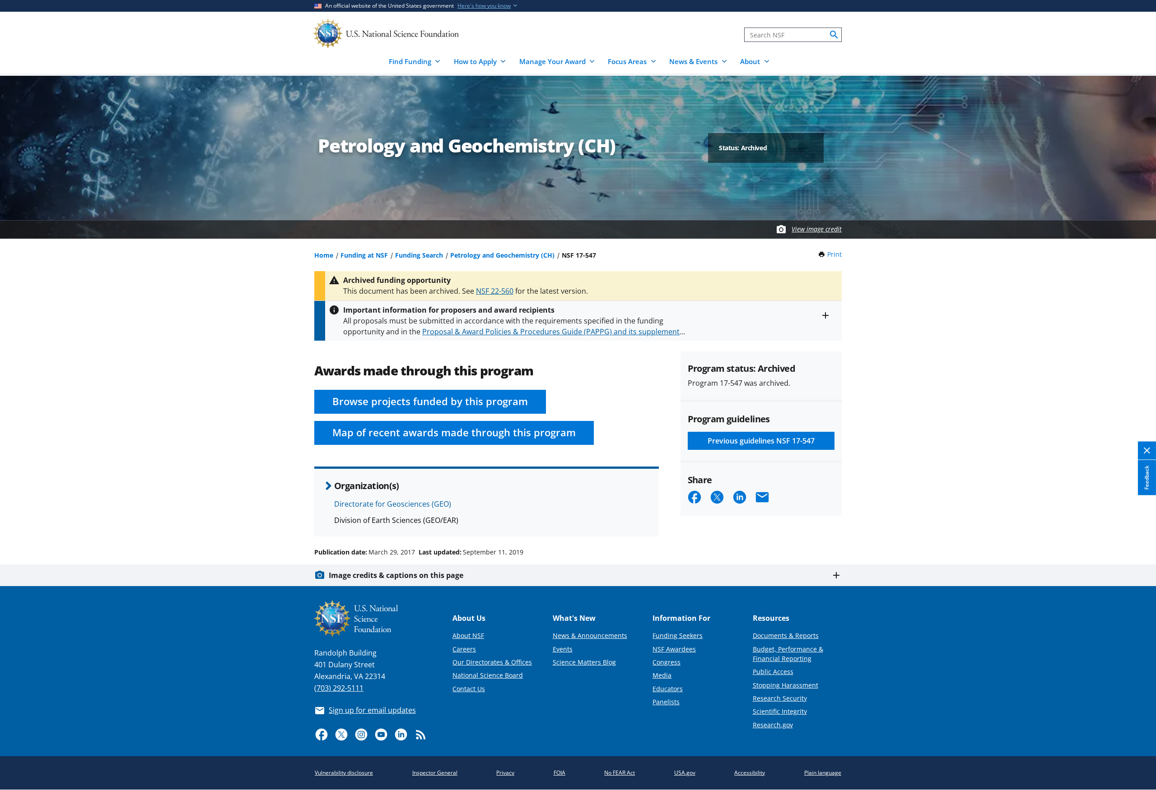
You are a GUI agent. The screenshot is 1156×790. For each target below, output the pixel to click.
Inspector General (434, 772)
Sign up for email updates (372, 710)
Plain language (822, 772)
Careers (464, 649)
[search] (834, 34)
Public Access (773, 671)
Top (1136, 518)
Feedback (1147, 477)
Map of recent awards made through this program (454, 432)
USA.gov (684, 772)
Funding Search (419, 255)
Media (662, 675)
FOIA (559, 772)
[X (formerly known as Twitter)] (341, 734)
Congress (667, 662)
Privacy (505, 772)
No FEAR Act (619, 772)
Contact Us (468, 688)
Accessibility (749, 772)
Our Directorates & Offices (492, 662)
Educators (668, 688)
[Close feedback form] (1147, 451)
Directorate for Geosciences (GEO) (392, 504)
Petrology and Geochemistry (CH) (502, 255)
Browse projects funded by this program (430, 401)
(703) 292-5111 (339, 688)
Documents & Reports (786, 635)
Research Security (780, 698)
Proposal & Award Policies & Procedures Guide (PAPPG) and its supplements (552, 332)
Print (834, 254)
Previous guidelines (761, 441)
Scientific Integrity (780, 711)
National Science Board (487, 675)
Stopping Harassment (785, 685)
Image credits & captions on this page (396, 575)
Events (563, 649)
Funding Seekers (678, 635)
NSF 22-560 (494, 291)
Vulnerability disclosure (344, 772)
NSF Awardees (674, 649)
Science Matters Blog (584, 662)
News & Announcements (590, 635)
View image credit (817, 229)
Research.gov (773, 725)
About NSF (468, 635)
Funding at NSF (364, 255)
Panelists (666, 702)
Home (323, 255)
